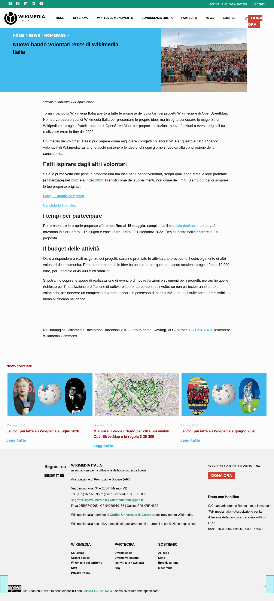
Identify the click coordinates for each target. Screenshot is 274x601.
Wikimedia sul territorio (86, 562)
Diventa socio (124, 552)
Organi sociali (80, 557)
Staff (74, 567)
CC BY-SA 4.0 (200, 330)
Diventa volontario (127, 557)
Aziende (163, 552)
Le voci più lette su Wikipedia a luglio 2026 (42, 431)
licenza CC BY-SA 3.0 (98, 591)
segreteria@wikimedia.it (89, 500)
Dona (161, 557)
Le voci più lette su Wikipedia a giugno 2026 (218, 431)
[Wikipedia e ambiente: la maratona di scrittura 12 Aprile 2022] (4, 583)
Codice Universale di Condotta (132, 514)
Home (18, 35)
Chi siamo (78, 552)
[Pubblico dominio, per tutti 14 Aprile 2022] (270, 583)
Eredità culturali (168, 562)
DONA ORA (255, 21)
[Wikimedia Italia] (24, 17)
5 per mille (165, 567)
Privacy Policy (80, 572)
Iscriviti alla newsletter (129, 562)
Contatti (258, 4)
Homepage (55, 35)
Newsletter (227, 4)
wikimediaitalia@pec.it (126, 500)
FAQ (117, 567)
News (34, 35)
